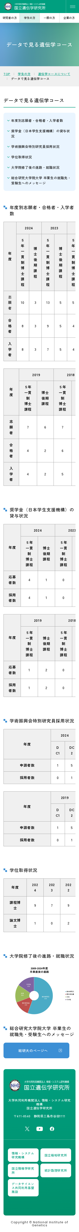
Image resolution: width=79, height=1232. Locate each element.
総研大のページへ (33, 1050)
